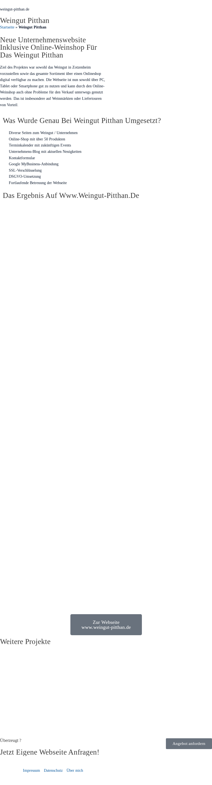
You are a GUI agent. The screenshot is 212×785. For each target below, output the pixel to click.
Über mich (75, 770)
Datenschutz (53, 770)
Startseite (7, 27)
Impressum (31, 770)
